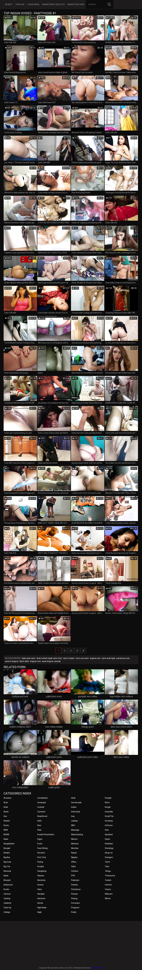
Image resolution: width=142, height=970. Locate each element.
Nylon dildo (24, 661)
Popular (20, 4)
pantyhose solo (123, 658)
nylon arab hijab (108, 658)
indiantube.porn (76, 4)
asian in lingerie (11, 661)
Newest (9, 4)
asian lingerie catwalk (51, 661)
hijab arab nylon (29, 658)
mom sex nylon (82, 658)
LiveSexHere (33, 4)
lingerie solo (95, 658)
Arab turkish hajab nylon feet (49, 658)
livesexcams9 (97, 968)
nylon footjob (68, 658)
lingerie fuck (35, 661)
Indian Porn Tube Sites (53, 4)
